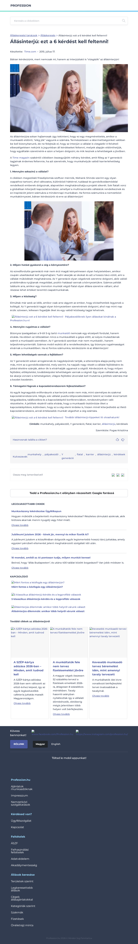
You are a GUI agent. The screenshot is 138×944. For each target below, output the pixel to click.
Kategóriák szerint (23, 906)
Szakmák (17, 912)
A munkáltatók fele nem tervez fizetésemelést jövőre (68, 666)
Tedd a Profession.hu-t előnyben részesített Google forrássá (72, 493)
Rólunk (19, 744)
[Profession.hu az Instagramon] (100, 733)
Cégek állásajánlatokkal (22, 898)
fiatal (80, 454)
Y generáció (68, 456)
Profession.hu (20, 5)
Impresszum (19, 795)
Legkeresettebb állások (22, 889)
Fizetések (17, 918)
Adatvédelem (20, 858)
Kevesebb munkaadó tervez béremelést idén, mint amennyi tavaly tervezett (107, 668)
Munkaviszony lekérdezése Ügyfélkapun (36, 511)
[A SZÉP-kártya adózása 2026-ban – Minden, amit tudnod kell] (29, 642)
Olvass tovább (19, 525)
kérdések (119, 454)
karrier (90, 454)
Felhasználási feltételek (20, 851)
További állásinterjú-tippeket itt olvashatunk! (92, 417)
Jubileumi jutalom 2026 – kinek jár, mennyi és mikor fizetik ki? (50, 534)
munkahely (34, 454)
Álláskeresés (47, 35)
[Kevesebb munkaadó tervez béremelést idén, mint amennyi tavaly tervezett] (108, 642)
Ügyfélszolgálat (21, 820)
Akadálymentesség (24, 865)
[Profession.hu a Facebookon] (51, 733)
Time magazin (21, 157)
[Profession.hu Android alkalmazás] (79, 766)
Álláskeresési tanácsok (23, 35)
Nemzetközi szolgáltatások (20, 803)
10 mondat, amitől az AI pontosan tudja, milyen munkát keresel (50, 557)
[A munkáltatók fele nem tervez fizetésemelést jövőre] (69, 642)
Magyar (40, 744)
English (55, 744)
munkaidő (64, 333)
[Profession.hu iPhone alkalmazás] (55, 766)
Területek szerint (22, 881)
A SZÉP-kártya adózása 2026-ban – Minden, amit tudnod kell (28, 668)
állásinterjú (108, 423)
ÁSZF (14, 843)
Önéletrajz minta (22, 925)
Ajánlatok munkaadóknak (21, 788)
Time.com (30, 51)
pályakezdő (51, 454)
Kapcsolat (17, 827)
